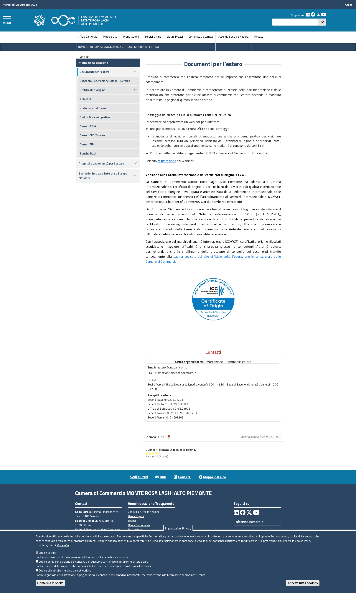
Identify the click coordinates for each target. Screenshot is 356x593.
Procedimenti (136, 529)
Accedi (349, 4)
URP (163, 477)
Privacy (258, 36)
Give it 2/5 (150, 453)
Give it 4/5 (156, 453)
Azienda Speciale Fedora (233, 36)
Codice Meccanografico (95, 117)
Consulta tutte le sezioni (143, 511)
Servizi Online (153, 36)
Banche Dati (88, 153)
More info (63, 545)
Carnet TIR (87, 144)
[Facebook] (313, 15)
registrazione (166, 160)
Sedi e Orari (139, 476)
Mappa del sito (214, 477)
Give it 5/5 (159, 453)
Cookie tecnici (47, 552)
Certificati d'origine (92, 90)
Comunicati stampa (201, 36)
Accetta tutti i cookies (303, 583)
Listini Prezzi (175, 36)
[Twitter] (318, 15)
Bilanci (132, 520)
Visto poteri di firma (93, 108)
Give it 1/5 (147, 453)
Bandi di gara (136, 516)
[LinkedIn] (308, 15)
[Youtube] (323, 15)
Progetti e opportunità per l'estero (101, 163)
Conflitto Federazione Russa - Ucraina (105, 81)
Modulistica (110, 36)
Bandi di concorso (139, 525)
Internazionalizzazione (93, 62)
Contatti (85, 56)
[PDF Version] (169, 437)
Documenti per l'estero (95, 71)
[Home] (74, 20)
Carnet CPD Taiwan (92, 135)
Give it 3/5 (153, 453)
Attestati (86, 99)
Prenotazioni (131, 36)
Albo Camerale (88, 36)
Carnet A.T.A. (88, 126)
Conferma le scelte (50, 583)
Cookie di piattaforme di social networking (65, 570)
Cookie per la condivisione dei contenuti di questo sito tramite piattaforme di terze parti (94, 561)
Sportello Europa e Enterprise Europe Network (103, 175)
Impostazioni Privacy (178, 528)
